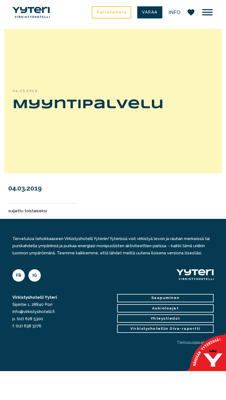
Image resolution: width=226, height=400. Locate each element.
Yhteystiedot (165, 318)
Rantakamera (111, 12)
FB (18, 275)
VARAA (150, 12)
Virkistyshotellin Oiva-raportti (165, 328)
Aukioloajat (165, 308)
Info (174, 12)
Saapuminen (165, 298)
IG (35, 275)
